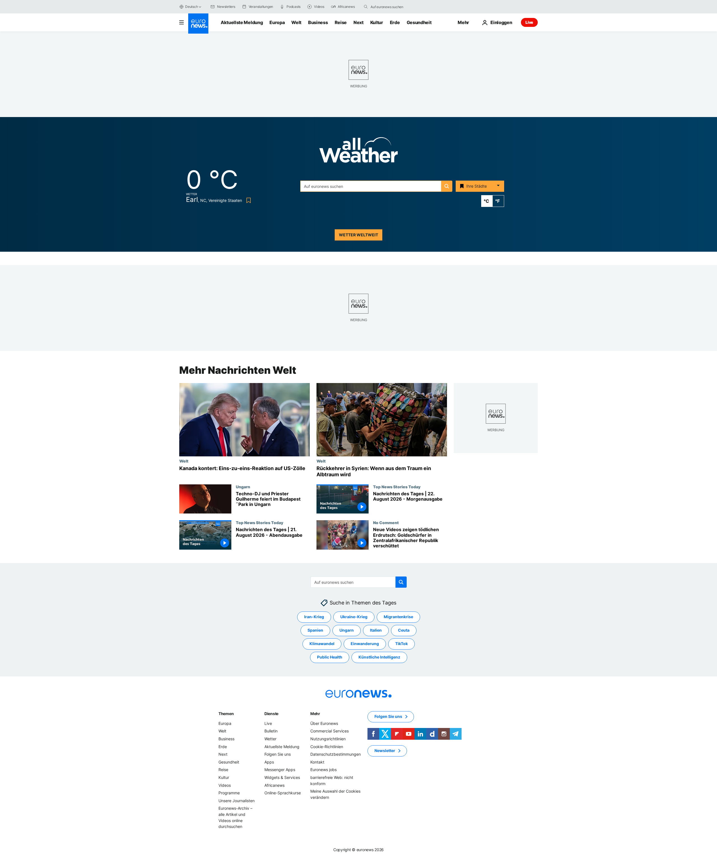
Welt (296, 22)
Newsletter (384, 750)
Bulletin (271, 731)
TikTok (401, 643)
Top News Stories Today (396, 486)
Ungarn (243, 486)
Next (358, 22)
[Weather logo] (358, 152)
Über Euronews (324, 723)
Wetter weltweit (358, 234)
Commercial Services (329, 731)
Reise (341, 22)
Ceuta (403, 630)
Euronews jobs (323, 769)
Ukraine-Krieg (353, 617)
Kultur (376, 22)
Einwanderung (365, 643)
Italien (376, 630)
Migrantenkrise (398, 617)
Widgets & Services (282, 777)
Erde (395, 22)
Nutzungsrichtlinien (328, 738)
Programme (229, 792)
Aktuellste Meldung (242, 22)
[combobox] (394, 6)
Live (529, 22)
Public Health (329, 657)
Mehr (315, 713)
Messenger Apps (279, 769)
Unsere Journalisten (236, 800)
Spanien (315, 630)
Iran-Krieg (314, 617)
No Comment (386, 522)
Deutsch (191, 6)
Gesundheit (419, 22)
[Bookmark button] (247, 200)
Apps (269, 762)
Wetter (270, 738)
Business (318, 22)
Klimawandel (321, 643)
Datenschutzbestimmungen (335, 754)
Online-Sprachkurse (282, 792)
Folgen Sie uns (277, 754)
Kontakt (317, 762)
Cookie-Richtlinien (326, 746)
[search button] (365, 6)
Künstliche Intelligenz (379, 657)
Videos (224, 785)
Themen (226, 713)
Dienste (271, 713)
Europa (277, 22)
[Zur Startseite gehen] (198, 23)
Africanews (274, 785)
